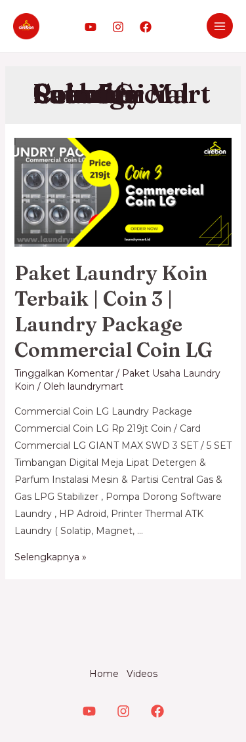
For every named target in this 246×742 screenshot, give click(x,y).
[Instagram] (118, 27)
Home (104, 674)
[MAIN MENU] (220, 26)
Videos (142, 674)
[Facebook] (146, 27)
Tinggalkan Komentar (63, 373)
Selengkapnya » (50, 557)
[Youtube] (90, 27)
